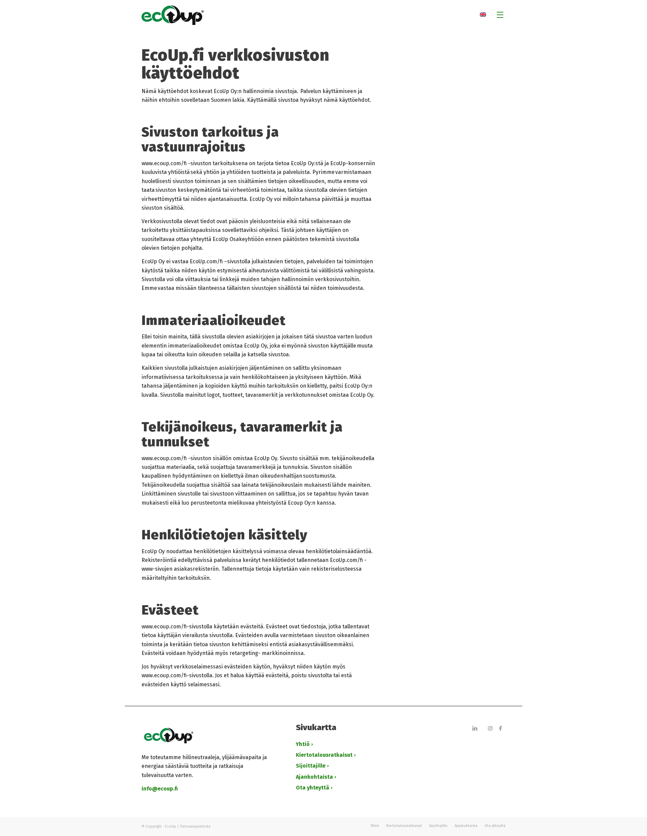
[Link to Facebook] (500, 728)
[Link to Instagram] (490, 728)
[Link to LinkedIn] (475, 728)
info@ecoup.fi (160, 788)
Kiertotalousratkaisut (324, 755)
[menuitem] (497, 15)
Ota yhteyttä (312, 787)
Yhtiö (303, 744)
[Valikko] (497, 15)
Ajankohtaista (314, 777)
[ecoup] (323, 15)
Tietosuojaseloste (195, 826)
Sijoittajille (311, 766)
